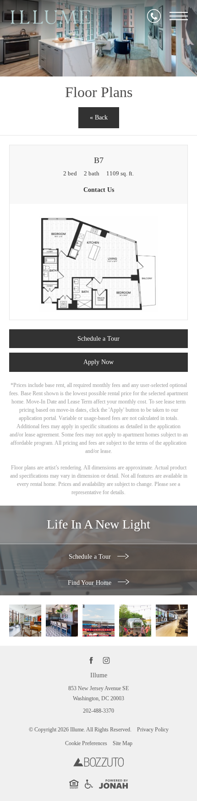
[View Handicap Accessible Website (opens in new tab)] (89, 787)
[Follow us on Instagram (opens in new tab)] (106, 660)
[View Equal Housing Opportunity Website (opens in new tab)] (74, 787)
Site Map (122, 743)
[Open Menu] (179, 16)
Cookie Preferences (86, 743)
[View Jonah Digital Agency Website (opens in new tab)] (113, 785)
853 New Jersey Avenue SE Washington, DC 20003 (98, 693)
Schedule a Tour (91, 556)
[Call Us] (154, 16)
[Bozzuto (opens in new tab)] (98, 765)
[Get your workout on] (172, 621)
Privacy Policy (153, 729)
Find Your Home (90, 582)
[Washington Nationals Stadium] (98, 621)
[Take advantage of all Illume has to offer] (62, 621)
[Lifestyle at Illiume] (135, 621)
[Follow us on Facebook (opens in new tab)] (91, 660)
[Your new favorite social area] (25, 621)
